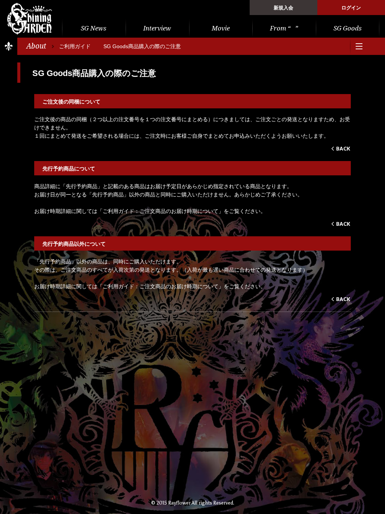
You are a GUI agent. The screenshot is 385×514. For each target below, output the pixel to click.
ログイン (351, 8)
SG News (93, 28)
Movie (221, 28)
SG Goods (347, 28)
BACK (343, 149)
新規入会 (283, 8)
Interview (157, 28)
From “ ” (284, 28)
